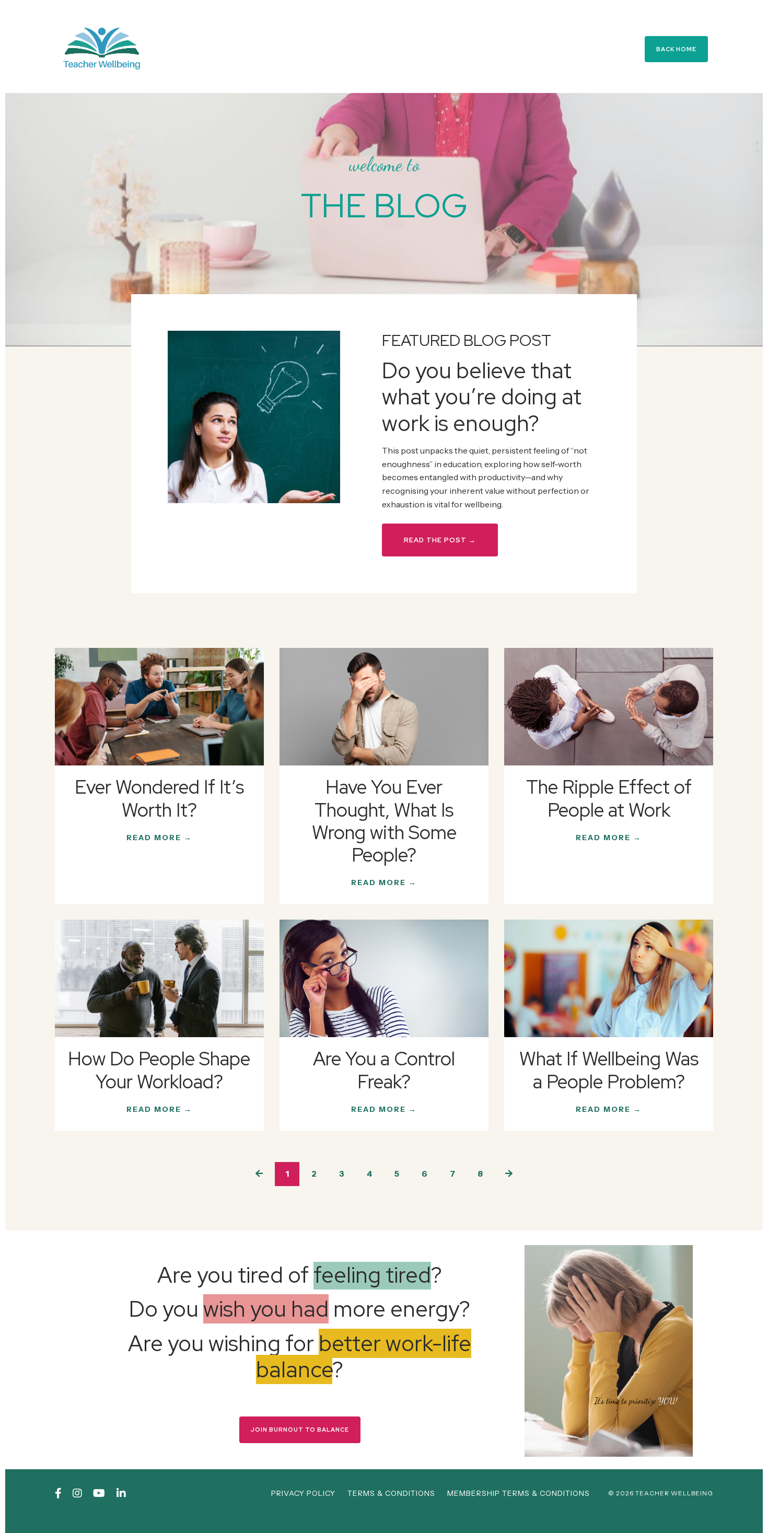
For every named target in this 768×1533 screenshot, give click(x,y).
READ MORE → (159, 837)
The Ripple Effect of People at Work (609, 798)
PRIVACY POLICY (303, 1493)
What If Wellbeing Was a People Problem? (609, 1070)
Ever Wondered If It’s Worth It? (159, 798)
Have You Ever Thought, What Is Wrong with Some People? (384, 821)
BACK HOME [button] (676, 49)
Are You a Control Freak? (384, 1070)
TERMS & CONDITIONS (391, 1493)
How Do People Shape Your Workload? (159, 1070)
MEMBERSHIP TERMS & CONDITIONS (518, 1493)
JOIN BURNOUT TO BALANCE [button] (300, 1429)
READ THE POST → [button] (440, 540)
